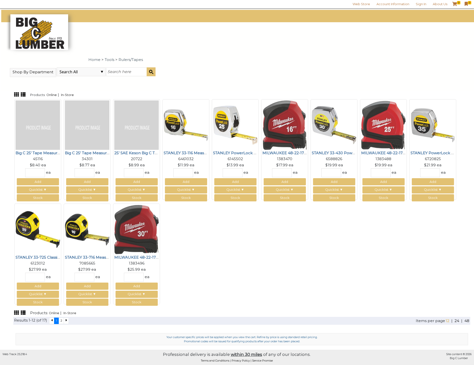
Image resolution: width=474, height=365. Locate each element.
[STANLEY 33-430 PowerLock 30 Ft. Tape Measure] (334, 124)
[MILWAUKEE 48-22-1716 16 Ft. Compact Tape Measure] (284, 124)
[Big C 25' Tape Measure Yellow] (38, 124)
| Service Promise (262, 360)
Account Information (392, 4)
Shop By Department (33, 72)
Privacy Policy (241, 360)
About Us (440, 4)
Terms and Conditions (215, 360)
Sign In (421, 4)
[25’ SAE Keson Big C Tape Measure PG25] (136, 124)
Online (51, 95)
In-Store (67, 95)
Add (38, 182)
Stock (38, 198)
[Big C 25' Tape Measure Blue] (87, 124)
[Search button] (151, 71)
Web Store (361, 4)
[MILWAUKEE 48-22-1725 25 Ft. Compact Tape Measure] (383, 124)
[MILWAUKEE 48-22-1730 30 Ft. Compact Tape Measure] (136, 229)
